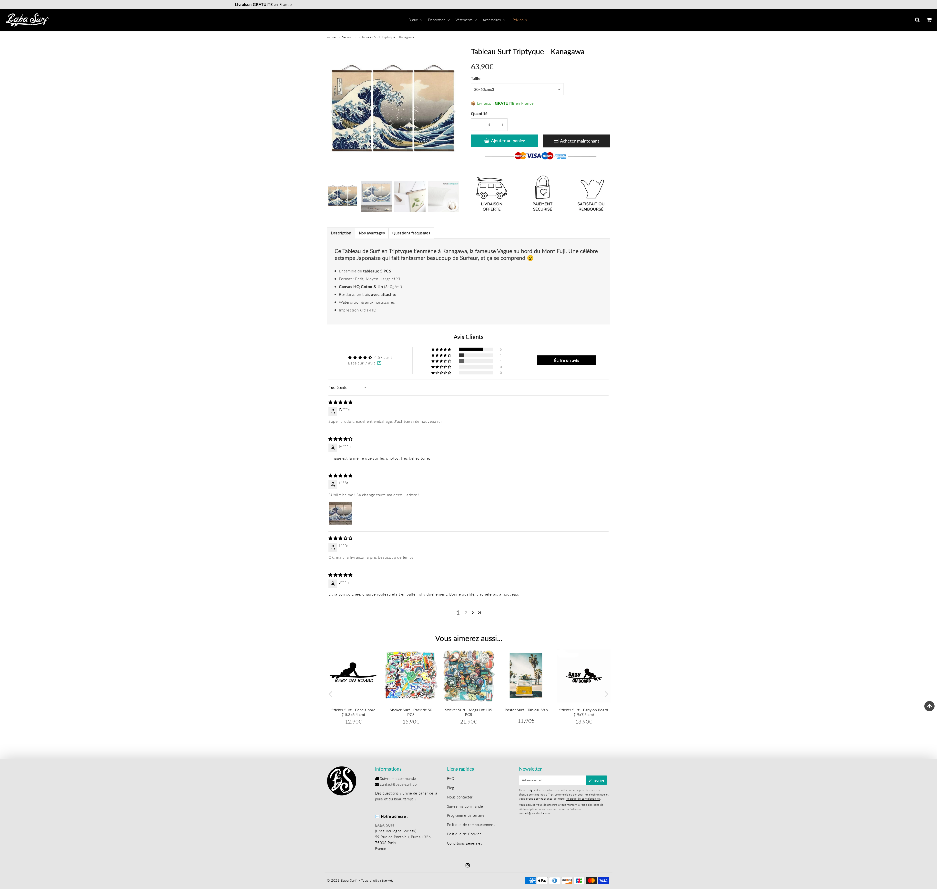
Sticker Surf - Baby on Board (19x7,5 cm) (583, 712)
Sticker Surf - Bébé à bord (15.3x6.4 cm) (353, 712)
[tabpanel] (342, 197)
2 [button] (466, 612)
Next (453, 111)
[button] (441, 349)
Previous (333, 111)
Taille (475, 78)
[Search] (917, 20)
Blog (450, 788)
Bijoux (413, 20)
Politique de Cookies (464, 834)
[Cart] (928, 20)
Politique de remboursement (471, 824)
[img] (340, 402)
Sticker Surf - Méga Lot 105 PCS (468, 712)
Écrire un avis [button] (566, 360)
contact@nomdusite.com (535, 813)
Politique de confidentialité (583, 798)
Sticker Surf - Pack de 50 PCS (411, 712)
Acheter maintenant (579, 141)
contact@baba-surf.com (400, 784)
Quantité (479, 113)
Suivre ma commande (398, 778)
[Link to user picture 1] (340, 513)
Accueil (332, 37)
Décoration (436, 20)
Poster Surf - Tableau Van (526, 709)
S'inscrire (596, 780)
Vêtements (464, 20)
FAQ (451, 778)
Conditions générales (464, 843)
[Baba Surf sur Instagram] (467, 865)
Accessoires (492, 20)
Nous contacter (460, 797)
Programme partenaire (466, 815)
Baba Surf (348, 880)
